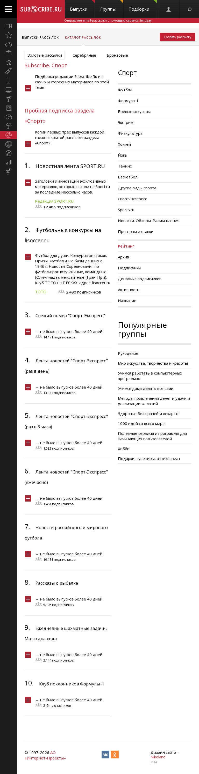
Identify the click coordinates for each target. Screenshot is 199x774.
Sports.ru (126, 209)
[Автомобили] (8, 44)
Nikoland (158, 756)
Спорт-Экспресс (132, 198)
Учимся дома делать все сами (145, 388)
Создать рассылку (177, 37)
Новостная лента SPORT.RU (70, 166)
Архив (123, 256)
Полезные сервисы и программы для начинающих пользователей (152, 436)
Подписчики (129, 267)
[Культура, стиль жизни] (8, 99)
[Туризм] (8, 153)
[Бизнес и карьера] (8, 53)
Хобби (124, 448)
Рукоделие (128, 353)
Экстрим (125, 122)
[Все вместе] (8, 26)
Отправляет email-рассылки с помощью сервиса (108, 20)
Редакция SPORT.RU (54, 201)
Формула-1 (128, 100)
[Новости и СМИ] (8, 108)
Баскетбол (127, 176)
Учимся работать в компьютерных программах (150, 375)
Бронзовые (117, 55)
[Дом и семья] (8, 62)
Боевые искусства (134, 111)
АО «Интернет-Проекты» (45, 755)
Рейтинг (126, 246)
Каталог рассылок (83, 37)
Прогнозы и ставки (135, 231)
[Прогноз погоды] (8, 126)
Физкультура (130, 133)
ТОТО (40, 291)
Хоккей (124, 144)
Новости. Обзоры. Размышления (148, 220)
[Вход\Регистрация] (169, 9)
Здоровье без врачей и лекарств (149, 413)
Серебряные (84, 55)
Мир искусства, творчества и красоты (153, 363)
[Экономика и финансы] (8, 162)
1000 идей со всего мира (141, 423)
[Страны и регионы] (8, 144)
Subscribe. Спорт (46, 65)
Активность (128, 289)
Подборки (139, 9)
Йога (122, 155)
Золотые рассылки (44, 55)
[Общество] (8, 117)
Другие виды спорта (137, 187)
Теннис (125, 166)
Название (127, 300)
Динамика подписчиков (139, 278)
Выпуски (78, 9)
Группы (108, 9)
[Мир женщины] (8, 71)
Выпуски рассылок (40, 37)
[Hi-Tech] (8, 80)
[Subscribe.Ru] (41, 9)
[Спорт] (8, 135)
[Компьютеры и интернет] (8, 90)
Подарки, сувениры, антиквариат (149, 458)
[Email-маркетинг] (8, 171)
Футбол (125, 89)
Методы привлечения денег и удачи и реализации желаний (154, 401)
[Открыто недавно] (8, 35)
